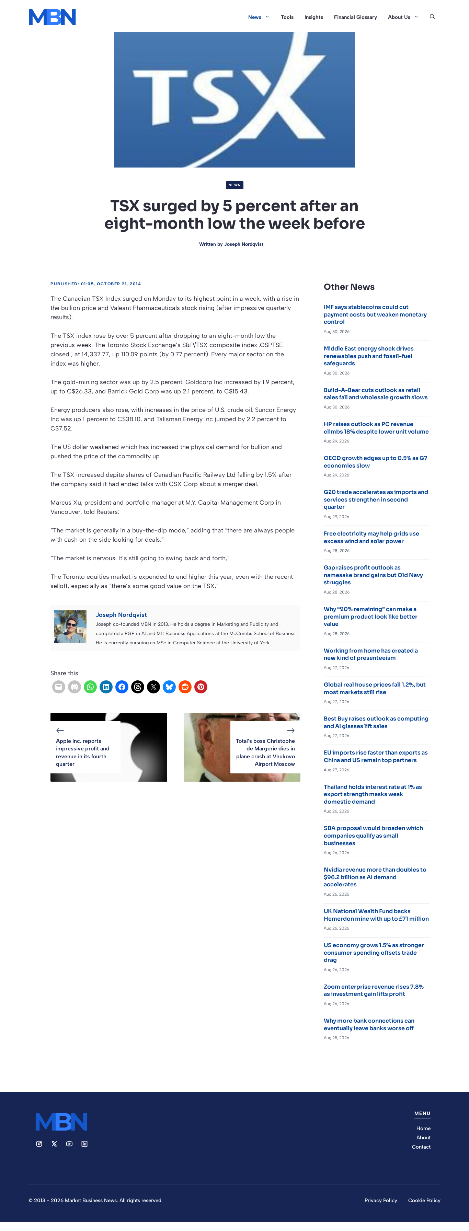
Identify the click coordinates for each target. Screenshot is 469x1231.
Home (423, 1128)
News (254, 17)
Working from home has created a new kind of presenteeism (371, 654)
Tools (287, 17)
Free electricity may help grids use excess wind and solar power (371, 537)
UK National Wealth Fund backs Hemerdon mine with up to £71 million (376, 915)
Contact (421, 1147)
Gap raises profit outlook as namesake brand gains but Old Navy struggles (373, 575)
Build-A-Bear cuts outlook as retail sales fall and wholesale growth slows (376, 394)
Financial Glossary (355, 17)
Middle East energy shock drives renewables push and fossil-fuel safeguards (369, 356)
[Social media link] (39, 1143)
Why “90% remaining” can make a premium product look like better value (370, 617)
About (423, 1138)
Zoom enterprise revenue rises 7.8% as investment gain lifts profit (374, 990)
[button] (432, 17)
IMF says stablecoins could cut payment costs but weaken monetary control (375, 314)
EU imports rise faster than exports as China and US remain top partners (376, 756)
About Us (399, 17)
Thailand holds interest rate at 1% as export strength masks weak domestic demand (373, 794)
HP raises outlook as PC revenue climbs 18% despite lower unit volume (376, 428)
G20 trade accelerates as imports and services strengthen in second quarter (376, 499)
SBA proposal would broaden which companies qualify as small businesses (373, 836)
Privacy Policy (381, 1200)
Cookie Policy (424, 1200)
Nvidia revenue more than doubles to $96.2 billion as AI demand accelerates (375, 877)
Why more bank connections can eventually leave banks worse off (369, 1024)
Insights (314, 17)
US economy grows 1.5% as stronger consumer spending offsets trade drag (374, 953)
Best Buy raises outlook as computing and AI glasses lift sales (376, 722)
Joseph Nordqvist (243, 244)
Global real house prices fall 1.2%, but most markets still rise (375, 688)
